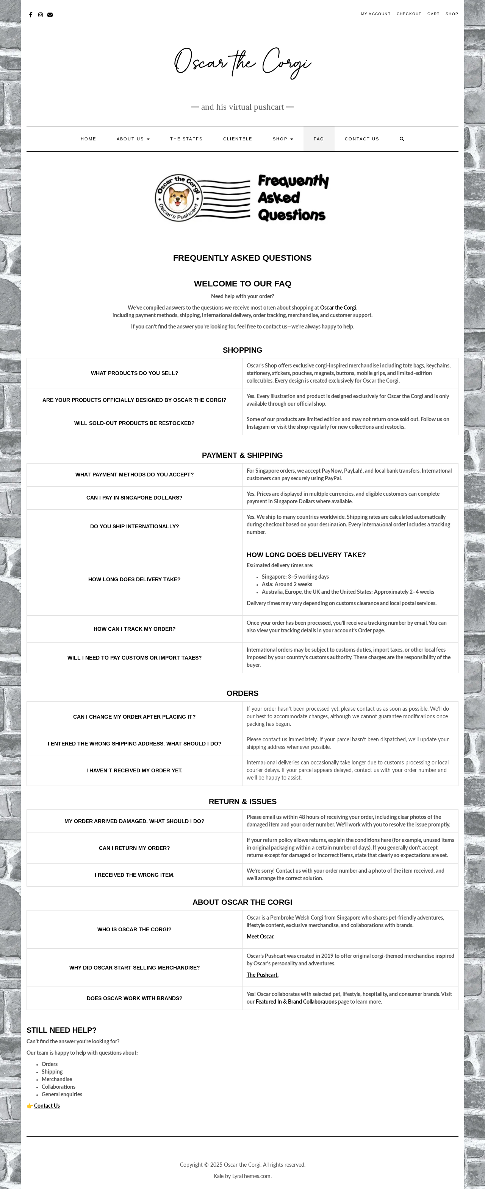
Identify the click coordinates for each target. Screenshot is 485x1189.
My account (376, 14)
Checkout (409, 14)
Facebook (31, 14)
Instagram (40, 14)
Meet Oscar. (260, 937)
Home (88, 139)
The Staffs (186, 139)
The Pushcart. (262, 975)
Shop (452, 14)
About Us (131, 139)
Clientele (237, 139)
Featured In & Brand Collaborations (296, 1002)
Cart (433, 14)
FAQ (319, 139)
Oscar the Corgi (338, 308)
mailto (50, 14)
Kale (219, 1176)
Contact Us (362, 139)
